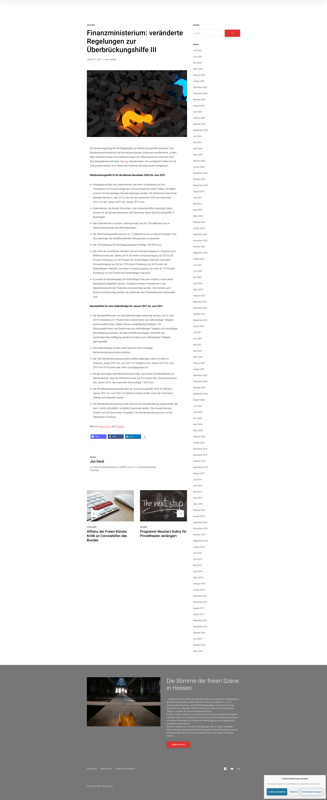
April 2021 (197, 351)
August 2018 (199, 547)
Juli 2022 (197, 265)
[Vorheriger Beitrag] (110, 505)
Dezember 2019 (200, 449)
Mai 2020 (197, 418)
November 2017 (200, 602)
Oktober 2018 (199, 534)
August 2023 (199, 191)
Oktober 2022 (199, 246)
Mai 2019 (197, 492)
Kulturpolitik (91, 527)
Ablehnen (294, 792)
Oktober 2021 (199, 314)
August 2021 (199, 326)
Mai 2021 (197, 344)
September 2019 (200, 467)
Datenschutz (106, 768)
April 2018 (197, 571)
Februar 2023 (199, 222)
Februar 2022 (199, 295)
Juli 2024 (197, 136)
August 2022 (199, 259)
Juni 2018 (197, 559)
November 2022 (200, 240)
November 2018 (200, 528)
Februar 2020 (199, 436)
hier (127, 161)
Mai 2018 (197, 565)
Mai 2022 (197, 277)
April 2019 (197, 498)
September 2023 (200, 185)
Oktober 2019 (199, 461)
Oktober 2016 (199, 632)
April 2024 (197, 148)
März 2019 (198, 504)
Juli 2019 (197, 479)
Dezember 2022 (200, 234)
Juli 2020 (197, 406)
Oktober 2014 (199, 645)
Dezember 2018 (200, 522)
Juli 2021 (197, 332)
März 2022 (198, 289)
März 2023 (198, 216)
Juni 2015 (197, 639)
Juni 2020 (197, 412)
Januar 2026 (199, 81)
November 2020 (200, 381)
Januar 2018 (199, 590)
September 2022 (200, 253)
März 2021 (198, 357)
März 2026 (198, 69)
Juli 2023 (197, 197)
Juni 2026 (197, 56)
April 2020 (197, 424)
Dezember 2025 (200, 87)
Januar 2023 (199, 228)
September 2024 (200, 130)
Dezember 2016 (200, 620)
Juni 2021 (197, 338)
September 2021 (200, 320)
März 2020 (198, 430)
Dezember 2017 (200, 596)
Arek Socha (105, 426)
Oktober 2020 (199, 387)
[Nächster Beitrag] (163, 505)
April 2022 (197, 283)
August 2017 (199, 608)
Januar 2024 (199, 167)
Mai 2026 (197, 63)
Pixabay (120, 426)
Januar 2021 (199, 369)
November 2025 (200, 93)
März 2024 (198, 154)
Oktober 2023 (199, 179)
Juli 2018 (197, 553)
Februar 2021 (199, 363)
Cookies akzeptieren (277, 792)
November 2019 (200, 455)
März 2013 (198, 651)
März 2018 (198, 577)
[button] (99, 436)
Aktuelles (91, 25)
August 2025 (199, 105)
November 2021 (200, 308)
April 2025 (197, 112)
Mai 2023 (197, 203)
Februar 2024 (199, 161)
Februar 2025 (199, 118)
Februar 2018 (199, 583)
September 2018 (200, 541)
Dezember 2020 (200, 375)
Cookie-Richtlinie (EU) (125, 768)
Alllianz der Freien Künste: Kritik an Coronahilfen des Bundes (107, 535)
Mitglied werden (178, 744)
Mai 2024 (197, 142)
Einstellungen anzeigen (312, 792)
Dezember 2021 (200, 302)
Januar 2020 (199, 442)
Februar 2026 (199, 75)
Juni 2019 (197, 485)
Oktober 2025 (199, 99)
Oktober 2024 (199, 124)
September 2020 (200, 393)
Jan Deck (97, 461)
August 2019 (199, 473)
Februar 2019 (199, 510)
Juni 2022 (197, 271)
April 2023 (197, 210)
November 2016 (200, 626)
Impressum (92, 768)
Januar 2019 (199, 516)
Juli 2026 (197, 50)
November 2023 (200, 173)
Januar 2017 (199, 614)
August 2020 (199, 400)
